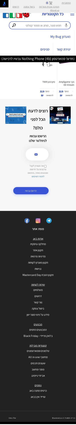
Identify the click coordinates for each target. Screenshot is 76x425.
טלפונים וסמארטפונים (38, 351)
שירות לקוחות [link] (38, 285)
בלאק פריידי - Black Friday (38, 336)
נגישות (38, 269)
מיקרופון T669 (48, 81)
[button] (68, 94)
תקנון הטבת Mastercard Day (38, 275)
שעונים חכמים (38, 363)
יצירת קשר (64, 49)
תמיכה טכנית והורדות (49, 6)
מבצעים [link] (38, 324)
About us (54, 10)
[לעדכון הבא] (2, 59)
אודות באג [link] (38, 239)
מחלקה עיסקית (38, 244)
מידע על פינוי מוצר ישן (38, 315)
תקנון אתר (38, 250)
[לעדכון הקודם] (74, 59)
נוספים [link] (38, 385)
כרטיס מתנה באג (38, 390)
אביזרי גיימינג (38, 375)
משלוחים (38, 290)
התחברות (66, 2)
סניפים (44, 49)
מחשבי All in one (38, 357)
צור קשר (38, 302)
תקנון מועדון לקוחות (38, 262)
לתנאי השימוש (38, 176)
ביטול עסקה (29, 6)
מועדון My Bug (60, 36)
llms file (12, 418)
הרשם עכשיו (31, 190)
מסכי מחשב (38, 369)
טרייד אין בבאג (38, 397)
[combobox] (40, 25)
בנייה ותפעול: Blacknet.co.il (63, 418)
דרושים (16, 6)
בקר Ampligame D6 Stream (66, 83)
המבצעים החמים (38, 330)
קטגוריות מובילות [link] (38, 345)
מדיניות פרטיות (38, 256)
